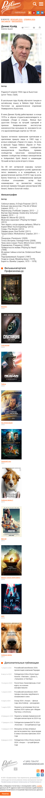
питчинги (5, 21)
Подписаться (20, 12)
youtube (34, 13)
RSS (30, 13)
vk (42, 13)
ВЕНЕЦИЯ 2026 (16, 19)
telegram (38, 13)
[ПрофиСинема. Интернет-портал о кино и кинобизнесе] (11, 5)
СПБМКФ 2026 (29, 19)
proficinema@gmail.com (33, 764)
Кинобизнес (17, 21)
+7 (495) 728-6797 (31, 761)
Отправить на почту (40, 27)
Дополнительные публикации (21, 662)
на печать (34, 28)
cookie (39, 786)
